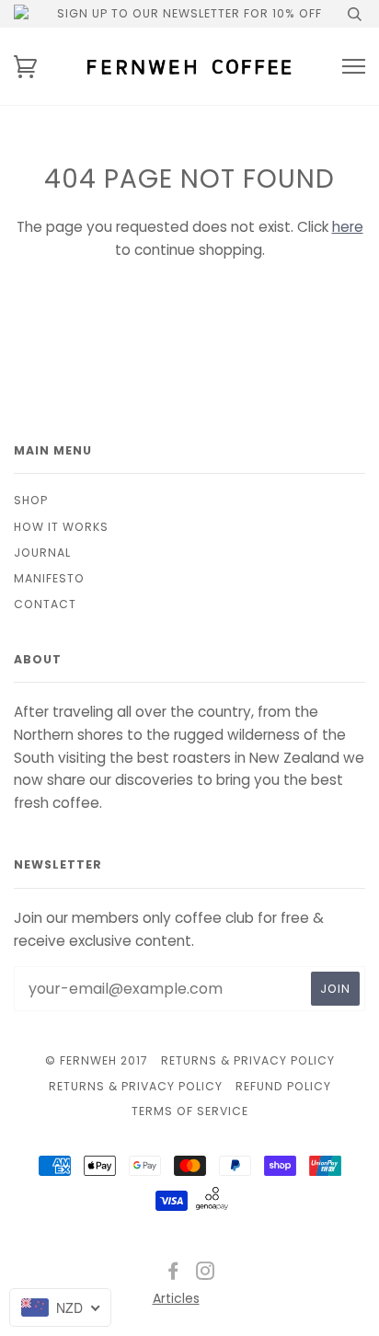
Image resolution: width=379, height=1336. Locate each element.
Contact (45, 604)
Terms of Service (190, 1111)
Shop (31, 500)
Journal (42, 552)
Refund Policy (283, 1086)
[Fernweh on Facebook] (173, 1274)
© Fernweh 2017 (96, 1060)
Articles (176, 1298)
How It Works (61, 527)
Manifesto (49, 578)
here (347, 226)
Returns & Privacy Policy (248, 1060)
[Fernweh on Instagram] (205, 1274)
